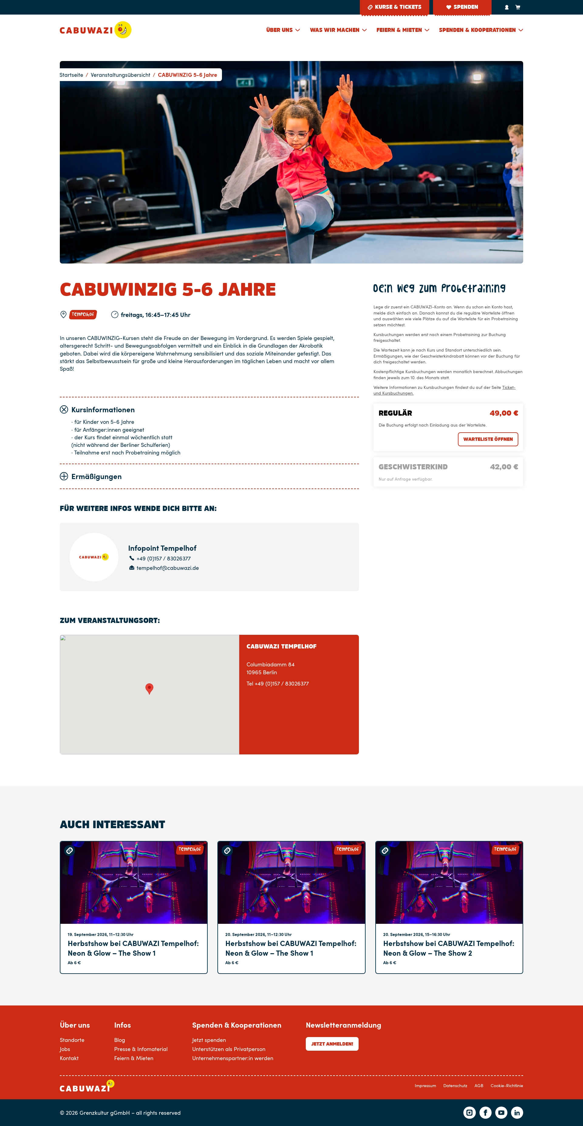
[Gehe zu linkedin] (517, 1113)
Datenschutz (455, 1085)
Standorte (72, 1039)
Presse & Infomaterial (141, 1049)
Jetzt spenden (209, 1039)
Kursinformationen (103, 409)
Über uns (279, 30)
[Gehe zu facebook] (485, 1113)
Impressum (425, 1085)
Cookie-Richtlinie (507, 1085)
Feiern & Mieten (399, 30)
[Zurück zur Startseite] (95, 29)
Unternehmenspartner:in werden (232, 1058)
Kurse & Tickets (398, 7)
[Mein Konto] (506, 7)
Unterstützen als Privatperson (228, 1049)
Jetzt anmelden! (332, 1043)
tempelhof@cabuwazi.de (168, 567)
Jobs (65, 1049)
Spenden (466, 7)
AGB (479, 1085)
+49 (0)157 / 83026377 (164, 558)
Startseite (71, 74)
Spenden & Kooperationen (477, 30)
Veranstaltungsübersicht (120, 74)
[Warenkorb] (517, 7)
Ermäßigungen (96, 476)
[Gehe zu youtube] (501, 1113)
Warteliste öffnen (488, 439)
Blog (119, 1039)
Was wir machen (335, 30)
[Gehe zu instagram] (469, 1113)
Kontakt (69, 1058)
